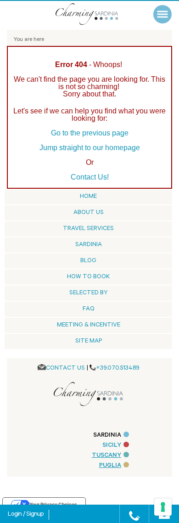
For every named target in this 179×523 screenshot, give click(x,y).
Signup (35, 514)
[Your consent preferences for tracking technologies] (163, 507)
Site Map (88, 341)
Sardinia (88, 245)
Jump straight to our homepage (89, 148)
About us (88, 212)
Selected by (88, 293)
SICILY (111, 445)
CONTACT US (65, 368)
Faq (89, 309)
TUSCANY (106, 455)
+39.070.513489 (118, 368)
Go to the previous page (90, 133)
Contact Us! (90, 177)
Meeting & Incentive (88, 325)
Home (88, 196)
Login (15, 514)
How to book (88, 277)
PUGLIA (110, 465)
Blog (88, 261)
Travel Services (88, 228)
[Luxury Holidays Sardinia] (96, 14)
